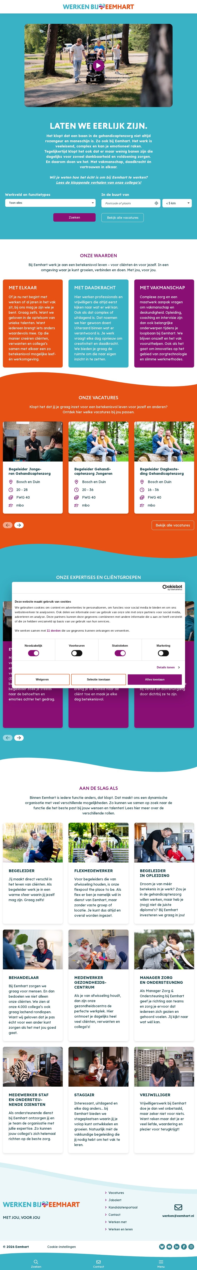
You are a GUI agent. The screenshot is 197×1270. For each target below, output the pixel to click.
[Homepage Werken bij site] (98, 7)
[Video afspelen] (98, 65)
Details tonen (166, 667)
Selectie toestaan (98, 679)
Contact (114, 1215)
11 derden (54, 630)
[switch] (76, 653)
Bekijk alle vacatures (122, 218)
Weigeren (42, 679)
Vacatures (116, 1193)
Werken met (118, 1222)
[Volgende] (19, 525)
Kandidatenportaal (123, 1207)
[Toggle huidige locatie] (156, 203)
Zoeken (74, 217)
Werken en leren (121, 1229)
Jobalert (115, 1200)
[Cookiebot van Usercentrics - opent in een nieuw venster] (165, 588)
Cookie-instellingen (61, 1247)
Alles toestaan (154, 679)
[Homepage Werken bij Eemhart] (41, 1204)
